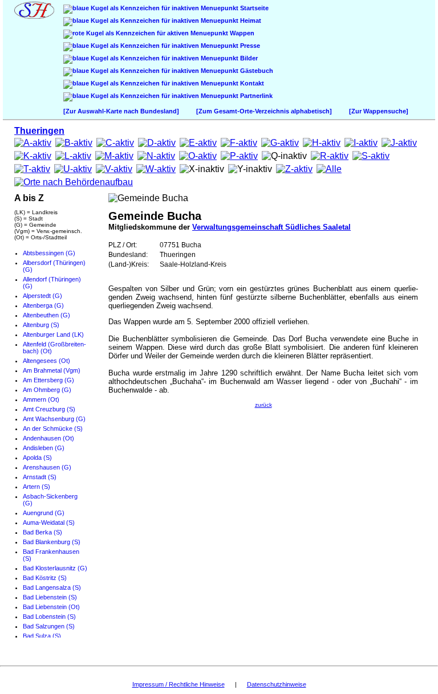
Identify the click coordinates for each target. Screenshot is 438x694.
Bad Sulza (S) (42, 635)
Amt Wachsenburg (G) (54, 418)
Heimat (249, 20)
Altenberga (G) (43, 305)
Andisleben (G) (43, 447)
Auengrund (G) (43, 512)
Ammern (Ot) (41, 399)
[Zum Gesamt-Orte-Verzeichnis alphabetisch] (264, 111)
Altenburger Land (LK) (53, 334)
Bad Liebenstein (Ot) (51, 606)
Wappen (241, 33)
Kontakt (251, 83)
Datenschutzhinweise (276, 684)
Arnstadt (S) (39, 476)
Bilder (248, 58)
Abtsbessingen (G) (49, 253)
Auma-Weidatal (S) (49, 522)
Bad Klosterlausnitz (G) (55, 568)
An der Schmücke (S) (53, 428)
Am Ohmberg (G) (47, 389)
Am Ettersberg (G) (48, 380)
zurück (263, 405)
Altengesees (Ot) (46, 360)
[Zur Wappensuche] (378, 111)
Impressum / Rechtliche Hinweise (178, 684)
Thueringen (39, 131)
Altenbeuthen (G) (46, 315)
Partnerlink (255, 95)
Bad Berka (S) (42, 532)
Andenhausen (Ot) (48, 438)
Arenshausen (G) (47, 467)
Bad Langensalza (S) (52, 587)
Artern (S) (36, 486)
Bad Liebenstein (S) (50, 597)
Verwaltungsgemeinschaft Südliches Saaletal (271, 227)
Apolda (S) (37, 457)
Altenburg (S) (41, 324)
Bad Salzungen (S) (49, 626)
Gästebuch (255, 70)
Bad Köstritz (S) (45, 577)
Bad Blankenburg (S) (51, 541)
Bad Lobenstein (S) (49, 616)
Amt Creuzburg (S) (49, 409)
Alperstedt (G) (42, 295)
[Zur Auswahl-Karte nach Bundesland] (121, 111)
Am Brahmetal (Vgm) (51, 370)
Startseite (253, 8)
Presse (249, 45)
